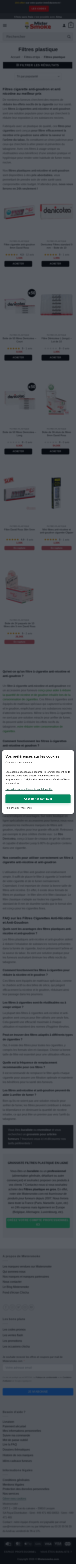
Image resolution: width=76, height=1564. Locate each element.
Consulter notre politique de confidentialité (28, 789)
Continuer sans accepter (18, 762)
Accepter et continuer (38, 798)
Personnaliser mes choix (18, 808)
